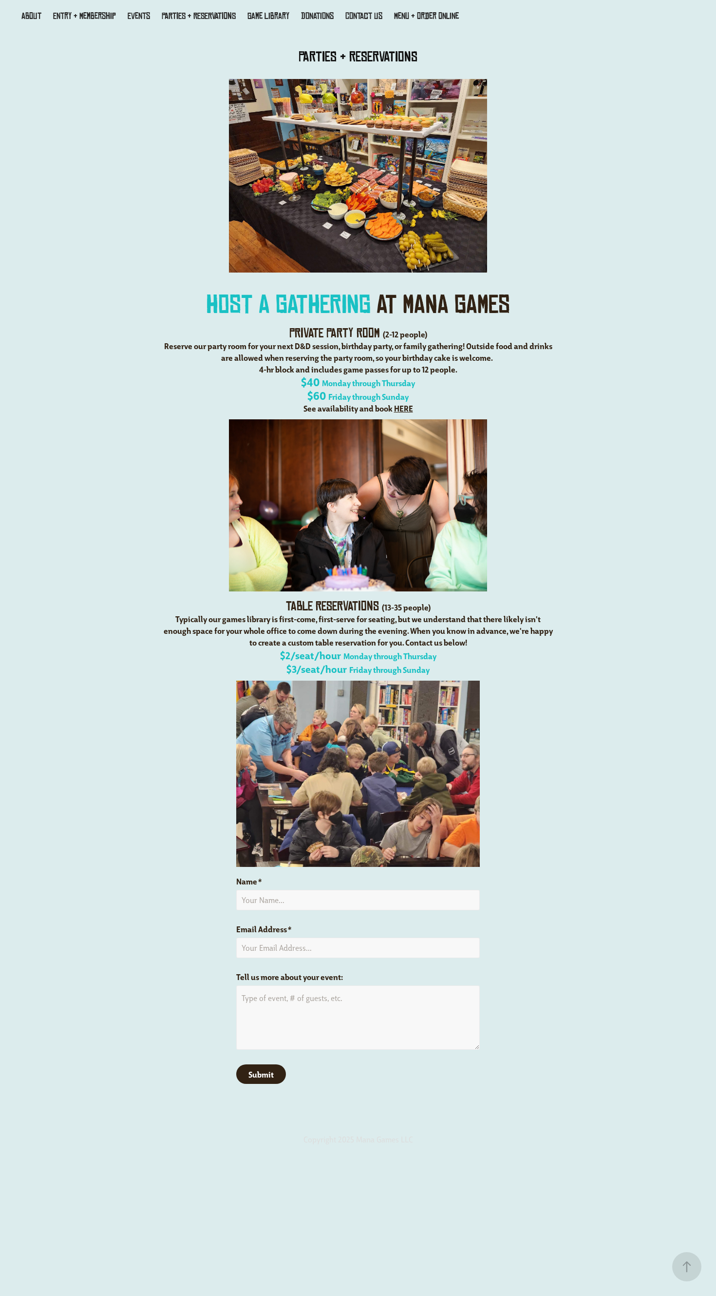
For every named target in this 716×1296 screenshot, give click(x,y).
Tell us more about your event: (289, 977)
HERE (403, 408)
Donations (317, 16)
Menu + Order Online (426, 16)
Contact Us (363, 16)
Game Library (268, 16)
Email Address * (264, 929)
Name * (249, 881)
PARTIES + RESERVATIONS (199, 16)
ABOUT (31, 16)
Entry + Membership (84, 16)
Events (139, 16)
